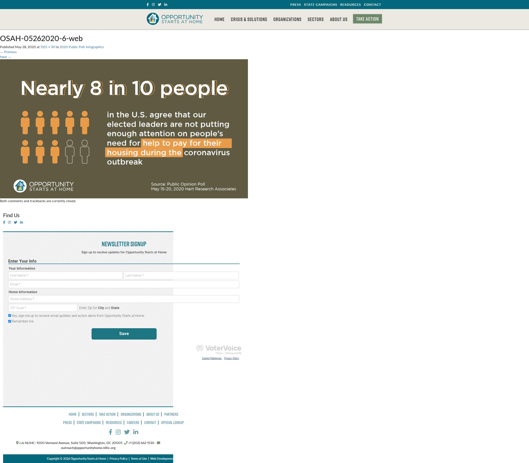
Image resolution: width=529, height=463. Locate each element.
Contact (372, 4)
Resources (350, 4)
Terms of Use (139, 458)
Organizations (287, 19)
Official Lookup (172, 422)
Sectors (316, 19)
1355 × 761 (48, 46)
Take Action (367, 18)
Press (295, 4)
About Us (339, 19)
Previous (8, 51)
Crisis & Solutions (249, 19)
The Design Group (189, 458)
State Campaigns (320, 4)
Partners (171, 414)
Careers (133, 422)
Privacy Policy (118, 458)
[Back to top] (517, 451)
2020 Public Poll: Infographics (82, 46)
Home (219, 19)
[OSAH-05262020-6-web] (124, 128)
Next (5, 56)
